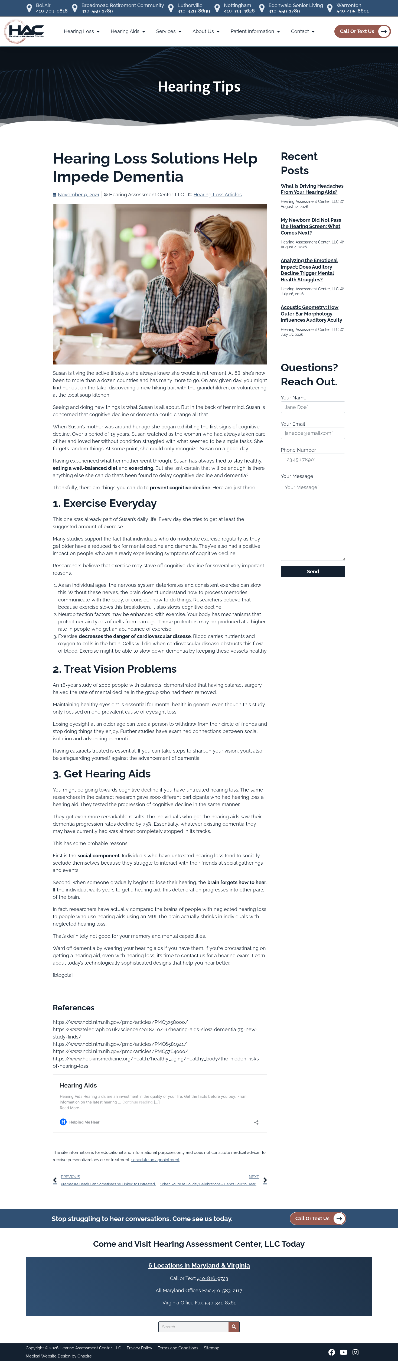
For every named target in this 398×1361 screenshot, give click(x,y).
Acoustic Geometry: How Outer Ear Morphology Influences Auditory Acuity (311, 313)
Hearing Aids (125, 31)
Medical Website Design (48, 1356)
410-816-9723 (212, 1278)
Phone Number (298, 450)
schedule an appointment (155, 1159)
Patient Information (252, 31)
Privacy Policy (139, 1348)
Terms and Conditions (178, 1348)
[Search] (234, 1327)
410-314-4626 (239, 11)
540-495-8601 (353, 11)
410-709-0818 (52, 11)
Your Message (297, 476)
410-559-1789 (97, 11)
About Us (203, 31)
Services (166, 31)
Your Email (293, 424)
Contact (300, 31)
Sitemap (211, 1348)
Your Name (293, 398)
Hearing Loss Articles (218, 194)
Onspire (84, 1356)
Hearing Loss (79, 31)
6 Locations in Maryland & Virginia (199, 1265)
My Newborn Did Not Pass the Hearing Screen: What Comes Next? (311, 226)
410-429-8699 (194, 11)
